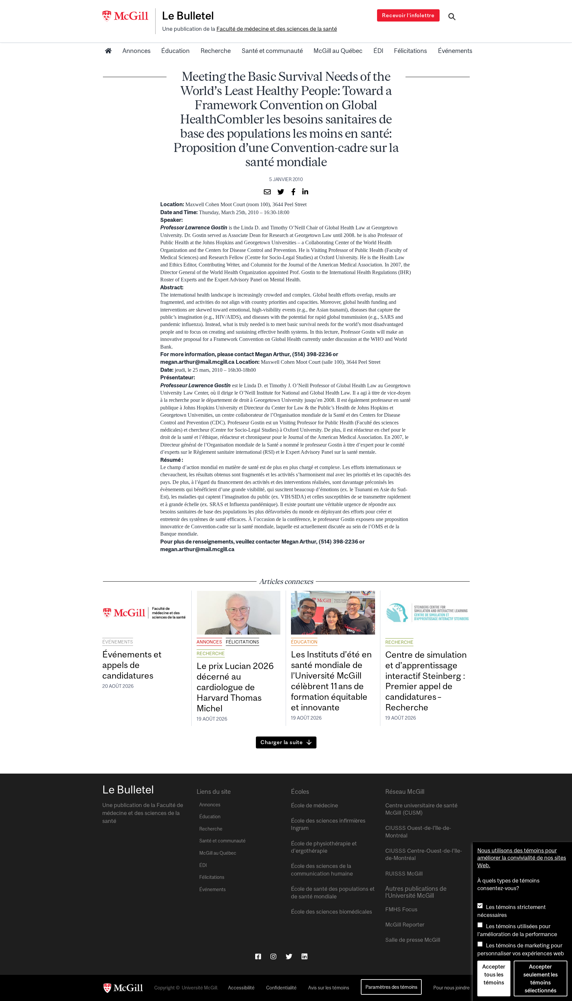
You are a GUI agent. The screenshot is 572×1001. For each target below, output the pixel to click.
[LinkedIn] (305, 956)
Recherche (216, 50)
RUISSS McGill (404, 873)
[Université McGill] (128, 16)
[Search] (452, 17)
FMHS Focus (401, 909)
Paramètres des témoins (391, 987)
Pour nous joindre (451, 987)
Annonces (136, 50)
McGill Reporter (404, 924)
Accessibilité (241, 987)
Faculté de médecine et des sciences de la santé (276, 28)
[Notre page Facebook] (258, 956)
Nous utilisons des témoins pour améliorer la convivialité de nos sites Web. (521, 858)
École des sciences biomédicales (331, 911)
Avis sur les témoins (328, 987)
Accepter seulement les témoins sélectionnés (540, 978)
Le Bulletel (188, 15)
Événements (455, 50)
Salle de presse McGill (412, 939)
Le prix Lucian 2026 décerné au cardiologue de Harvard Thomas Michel (235, 687)
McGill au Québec (337, 50)
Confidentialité (281, 987)
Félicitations (410, 50)
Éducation (175, 50)
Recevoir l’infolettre (408, 15)
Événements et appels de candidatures (132, 665)
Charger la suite (282, 742)
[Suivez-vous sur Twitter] (289, 956)
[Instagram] (273, 956)
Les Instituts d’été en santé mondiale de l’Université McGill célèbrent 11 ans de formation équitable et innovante (331, 680)
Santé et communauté (272, 50)
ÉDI (378, 50)
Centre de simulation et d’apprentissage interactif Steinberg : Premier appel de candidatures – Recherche (426, 680)
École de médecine (314, 805)
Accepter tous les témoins (493, 974)
